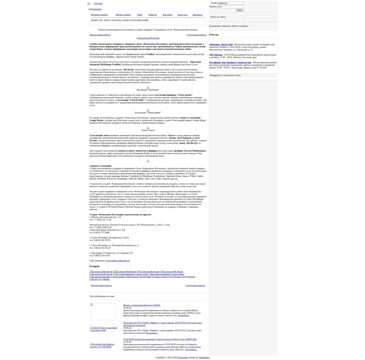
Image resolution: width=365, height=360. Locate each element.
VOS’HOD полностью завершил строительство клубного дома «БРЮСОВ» (160, 339)
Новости (152, 15)
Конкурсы (182, 15)
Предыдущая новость (100, 35)
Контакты (197, 15)
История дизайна (99, 15)
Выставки (168, 15)
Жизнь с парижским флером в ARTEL (142, 305)
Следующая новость (196, 35)
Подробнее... (184, 315)
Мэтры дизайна (123, 15)
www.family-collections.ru (118, 260)
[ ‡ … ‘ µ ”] (247, 17)
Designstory (183, 357)
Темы (139, 15)
